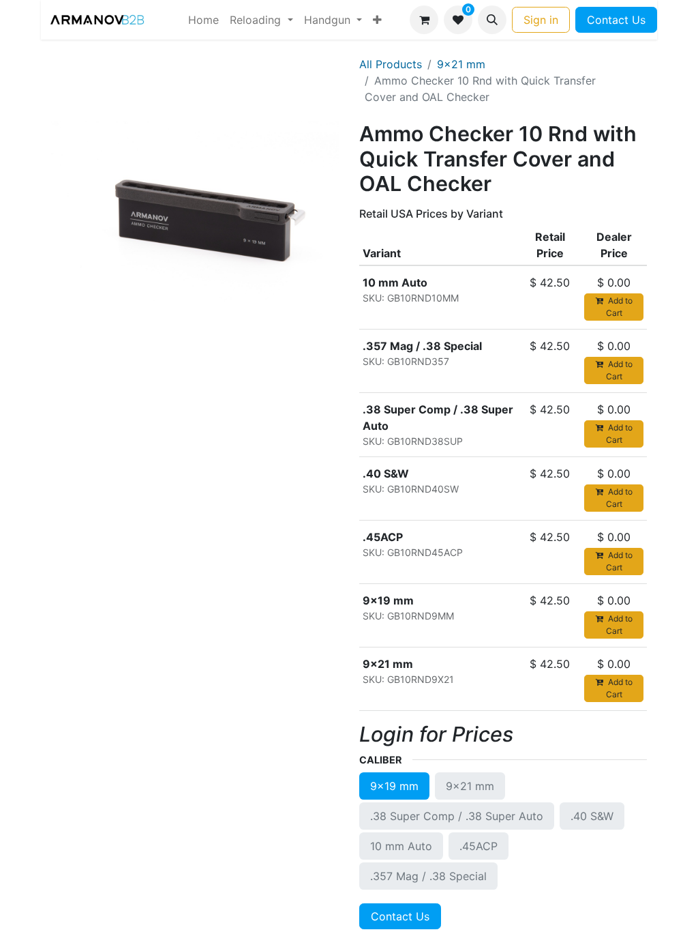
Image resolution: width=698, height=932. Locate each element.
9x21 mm (461, 64)
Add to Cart (619, 306)
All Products (390, 64)
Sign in (541, 20)
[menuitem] (203, 19)
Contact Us (616, 20)
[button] (492, 19)
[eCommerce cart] (424, 19)
